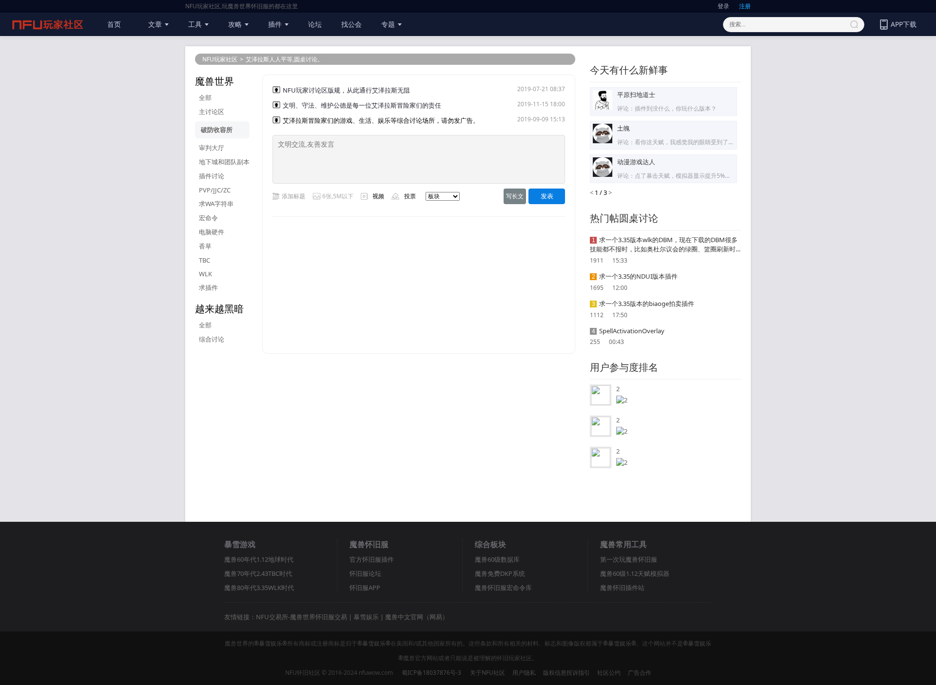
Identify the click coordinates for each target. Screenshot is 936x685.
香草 (205, 246)
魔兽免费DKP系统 (500, 573)
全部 (205, 97)
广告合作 (639, 672)
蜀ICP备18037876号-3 (431, 672)
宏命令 (208, 217)
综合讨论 (211, 339)
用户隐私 (524, 672)
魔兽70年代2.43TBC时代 (258, 573)
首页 (114, 24)
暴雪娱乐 (366, 616)
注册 (745, 6)
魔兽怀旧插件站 (622, 587)
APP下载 (903, 24)
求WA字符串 (216, 203)
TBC (204, 260)
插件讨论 (211, 175)
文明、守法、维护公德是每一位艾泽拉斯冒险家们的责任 (362, 105)
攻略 (235, 24)
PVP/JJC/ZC (215, 190)
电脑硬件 (211, 232)
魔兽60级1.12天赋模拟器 (634, 573)
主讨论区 (211, 111)
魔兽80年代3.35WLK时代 (259, 587)
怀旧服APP (365, 587)
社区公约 (609, 672)
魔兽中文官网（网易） (416, 616)
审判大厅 (211, 147)
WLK (205, 273)
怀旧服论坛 (365, 573)
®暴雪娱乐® (270, 643)
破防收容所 (217, 129)
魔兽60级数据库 (497, 559)
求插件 (208, 287)
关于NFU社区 (487, 672)
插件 (275, 24)
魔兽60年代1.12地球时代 (258, 559)
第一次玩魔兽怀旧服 (628, 559)
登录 (723, 6)
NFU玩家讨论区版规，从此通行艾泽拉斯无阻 (346, 90)
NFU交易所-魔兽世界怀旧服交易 (301, 616)
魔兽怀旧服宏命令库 (503, 587)
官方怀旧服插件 (372, 559)
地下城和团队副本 (224, 161)
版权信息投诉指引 (566, 672)
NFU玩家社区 (219, 59)
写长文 (515, 196)
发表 (547, 196)
